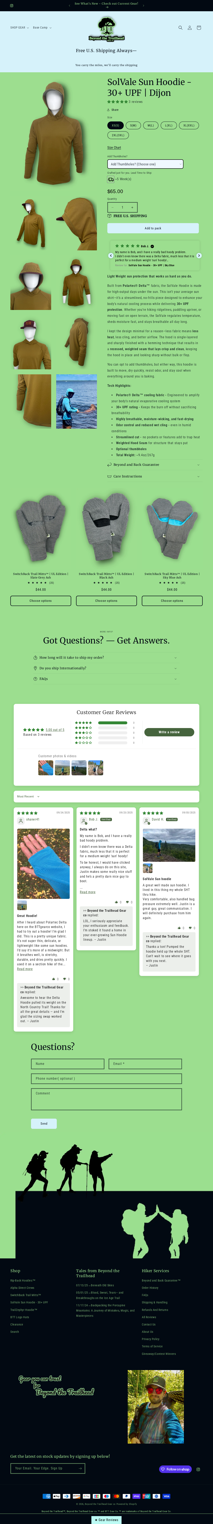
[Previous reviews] (111, 255)
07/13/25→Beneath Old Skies (95, 1285)
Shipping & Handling (154, 1302)
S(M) (133, 125)
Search (14, 1331)
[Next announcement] (143, 6)
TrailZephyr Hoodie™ (23, 1310)
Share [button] (115, 109)
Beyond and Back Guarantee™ (161, 1280)
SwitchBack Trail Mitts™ (25, 1295)
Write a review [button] (169, 732)
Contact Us (149, 1324)
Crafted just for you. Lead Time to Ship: (129, 172)
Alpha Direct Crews (22, 1287)
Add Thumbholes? (117, 156)
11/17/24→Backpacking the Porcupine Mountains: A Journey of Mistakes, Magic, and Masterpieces (105, 1310)
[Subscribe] (80, 1468)
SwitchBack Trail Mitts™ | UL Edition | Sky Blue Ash (172, 575)
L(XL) (168, 125)
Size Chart (114, 148)
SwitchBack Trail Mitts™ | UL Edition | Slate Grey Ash (40, 575)
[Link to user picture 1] (43, 863)
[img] (27, 813)
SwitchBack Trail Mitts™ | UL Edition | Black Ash (106, 575)
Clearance (16, 1324)
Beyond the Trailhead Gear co (100, 1504)
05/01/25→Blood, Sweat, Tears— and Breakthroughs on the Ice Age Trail (100, 1295)
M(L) (151, 125)
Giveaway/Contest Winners (159, 1353)
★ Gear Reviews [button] (106, 1520)
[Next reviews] (199, 255)
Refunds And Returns (155, 1310)
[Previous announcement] (69, 6)
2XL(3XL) (118, 135)
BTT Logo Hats (19, 1317)
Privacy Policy (150, 1339)
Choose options (41, 601)
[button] (19, 27)
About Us (147, 1331)
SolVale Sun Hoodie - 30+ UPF (29, 1302)
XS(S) (115, 125)
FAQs (145, 1295)
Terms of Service (152, 1346)
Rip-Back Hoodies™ (22, 1280)
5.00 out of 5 (55, 730)
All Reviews (149, 1317)
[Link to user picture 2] (22, 905)
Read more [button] (25, 969)
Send (44, 1124)
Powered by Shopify (126, 1504)
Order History (150, 1287)
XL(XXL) (188, 125)
